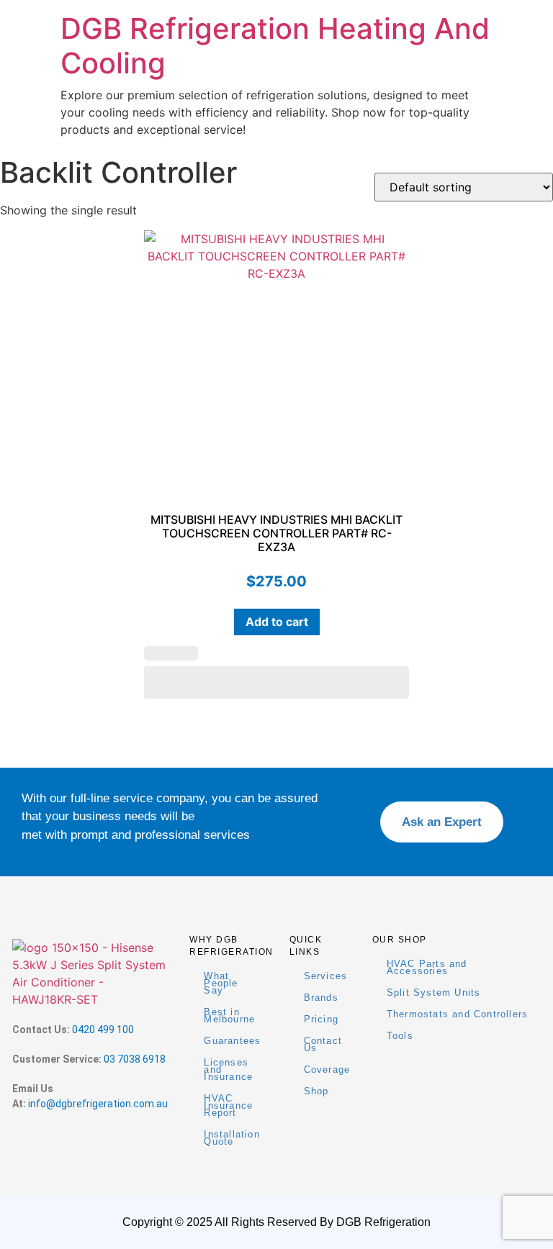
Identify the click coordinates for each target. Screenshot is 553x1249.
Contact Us (323, 1044)
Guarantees (232, 1040)
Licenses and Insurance (228, 1069)
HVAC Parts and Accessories (427, 967)
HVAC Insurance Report (228, 1105)
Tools (400, 1035)
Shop (316, 1091)
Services (326, 976)
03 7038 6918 (135, 1059)
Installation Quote (231, 1138)
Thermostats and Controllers (457, 1014)
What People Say (221, 983)
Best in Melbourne (229, 1016)
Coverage (327, 1069)
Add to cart (277, 621)
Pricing (321, 1019)
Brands (321, 997)
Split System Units (434, 992)
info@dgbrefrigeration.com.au (98, 1103)
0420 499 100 (103, 1029)
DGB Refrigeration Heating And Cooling (275, 46)
